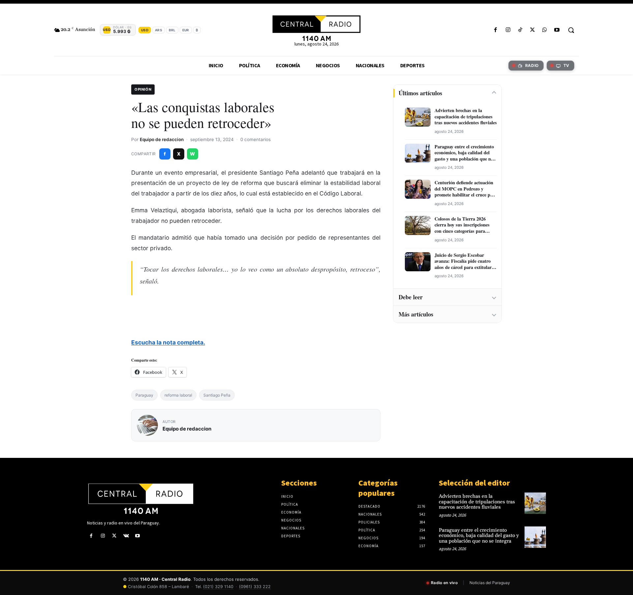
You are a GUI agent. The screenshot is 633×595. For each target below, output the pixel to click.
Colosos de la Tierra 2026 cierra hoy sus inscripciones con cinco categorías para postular (462, 225)
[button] (571, 30)
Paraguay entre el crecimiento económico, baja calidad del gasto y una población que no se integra (464, 153)
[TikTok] (520, 30)
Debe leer (411, 297)
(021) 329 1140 (218, 586)
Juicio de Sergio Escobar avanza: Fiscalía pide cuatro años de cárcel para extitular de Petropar (463, 261)
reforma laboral (178, 395)
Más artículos (416, 314)
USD (144, 30)
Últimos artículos (420, 93)
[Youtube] (557, 30)
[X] (532, 30)
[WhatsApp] (544, 30)
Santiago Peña (216, 395)
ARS (158, 30)
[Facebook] (495, 30)
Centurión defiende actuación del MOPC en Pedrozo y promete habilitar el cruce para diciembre (466, 189)
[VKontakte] (126, 536)
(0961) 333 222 (255, 586)
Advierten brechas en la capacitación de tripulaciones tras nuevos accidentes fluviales (466, 116)
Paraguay (144, 395)
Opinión (143, 89)
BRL (172, 30)
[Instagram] (507, 30)
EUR (185, 30)
